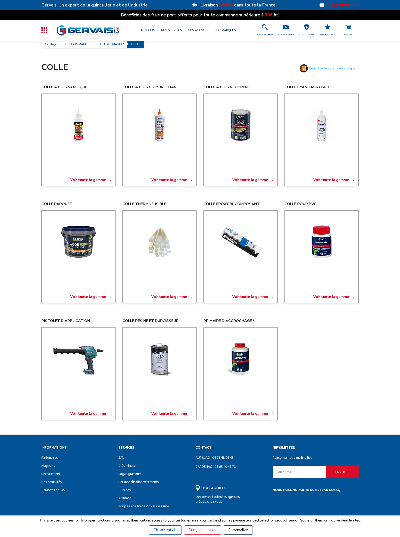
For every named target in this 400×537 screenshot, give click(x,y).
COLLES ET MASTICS (111, 44)
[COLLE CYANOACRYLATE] (321, 125)
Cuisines (125, 490)
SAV (121, 457)
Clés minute (127, 466)
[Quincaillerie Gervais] (87, 30)
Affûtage (125, 498)
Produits (148, 30)
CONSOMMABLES (77, 44)
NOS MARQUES (225, 30)
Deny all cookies (202, 530)
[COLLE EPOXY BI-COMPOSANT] (240, 242)
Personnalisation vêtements (139, 482)
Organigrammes (130, 474)
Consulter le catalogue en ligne (332, 68)
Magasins (48, 466)
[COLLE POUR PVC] (321, 242)
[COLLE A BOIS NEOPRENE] (240, 125)
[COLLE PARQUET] (78, 242)
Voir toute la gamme (88, 180)
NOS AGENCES (198, 30)
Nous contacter (343, 5)
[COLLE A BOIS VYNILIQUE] (78, 125)
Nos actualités (51, 482)
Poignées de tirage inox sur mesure (144, 506)
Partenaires (49, 457)
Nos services (171, 30)
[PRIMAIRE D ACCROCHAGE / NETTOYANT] (240, 359)
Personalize (238, 530)
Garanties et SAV (53, 490)
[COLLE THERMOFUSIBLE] (159, 242)
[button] (306, 30)
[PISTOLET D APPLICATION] (78, 359)
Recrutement (50, 474)
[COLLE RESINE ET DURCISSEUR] (159, 359)
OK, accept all (165, 530)
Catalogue (52, 44)
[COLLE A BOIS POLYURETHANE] (159, 125)
